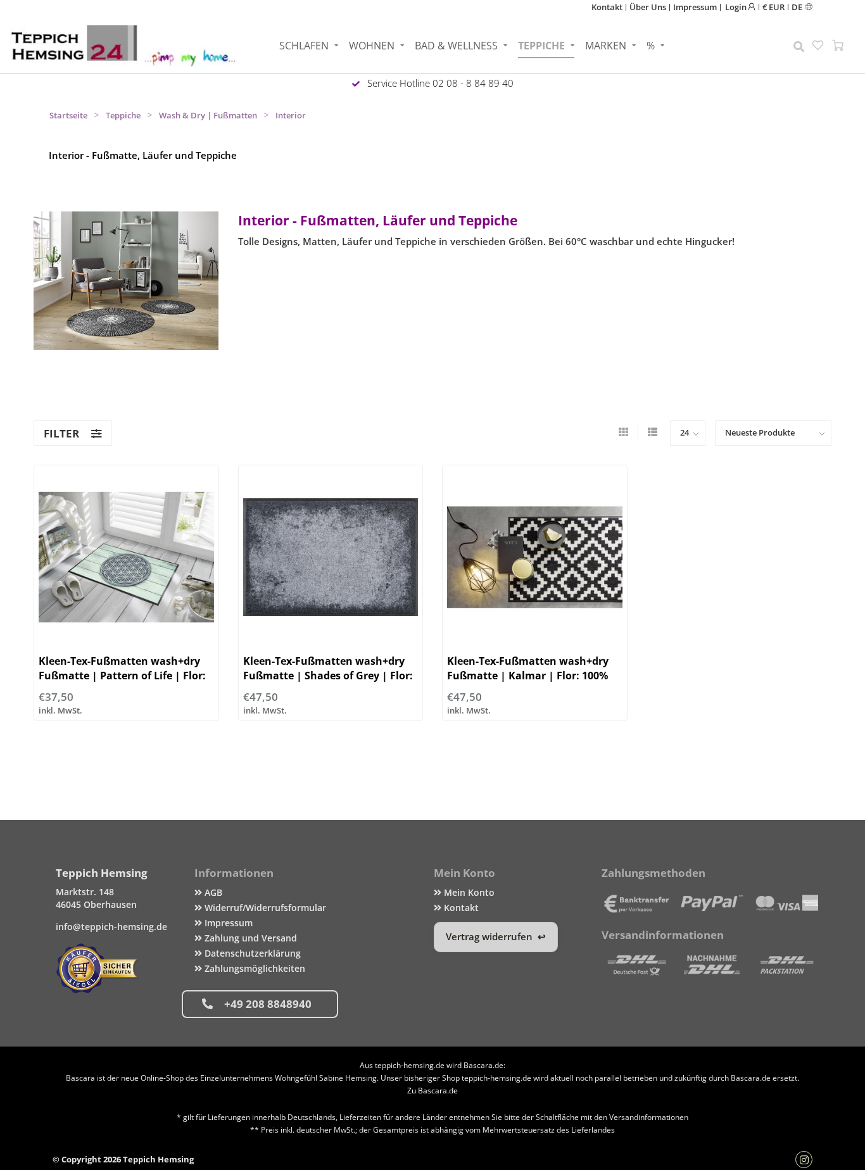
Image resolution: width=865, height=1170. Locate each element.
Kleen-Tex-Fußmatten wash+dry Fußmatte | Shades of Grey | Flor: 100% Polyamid (328, 675)
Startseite (68, 115)
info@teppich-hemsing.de (111, 927)
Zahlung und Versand (249, 938)
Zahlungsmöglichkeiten (253, 968)
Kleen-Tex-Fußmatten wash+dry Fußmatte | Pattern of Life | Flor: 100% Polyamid (122, 675)
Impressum (695, 7)
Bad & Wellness (456, 46)
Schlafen (304, 46)
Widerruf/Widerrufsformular (264, 908)
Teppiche (541, 46)
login (736, 6)
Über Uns (647, 7)
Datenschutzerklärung (251, 953)
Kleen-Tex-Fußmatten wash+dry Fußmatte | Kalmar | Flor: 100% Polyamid (528, 675)
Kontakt (606, 7)
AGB (212, 892)
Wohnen (372, 46)
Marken (605, 46)
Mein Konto (468, 892)
